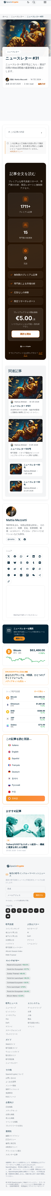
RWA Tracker (11, 955)
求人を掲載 (10, 1118)
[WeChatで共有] (33, 575)
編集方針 (41, 84)
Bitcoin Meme (15, 996)
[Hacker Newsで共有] (8, 562)
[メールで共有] (27, 568)
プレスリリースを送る (14, 1126)
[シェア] (39, 575)
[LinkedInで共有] (33, 556)
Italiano (15, 745)
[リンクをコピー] (8, 581)
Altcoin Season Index (14, 951)
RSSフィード (11, 1097)
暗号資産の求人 (34, 1023)
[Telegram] (25, 910)
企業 (29, 1012)
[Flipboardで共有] (27, 575)
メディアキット (12, 1111)
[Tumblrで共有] (33, 562)
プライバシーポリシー (36, 1186)
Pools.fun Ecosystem (18, 991)
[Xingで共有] (21, 568)
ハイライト (10, 944)
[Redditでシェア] (39, 556)
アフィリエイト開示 (13, 1151)
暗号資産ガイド (12, 1048)
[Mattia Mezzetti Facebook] (25, 539)
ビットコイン (11, 1012)
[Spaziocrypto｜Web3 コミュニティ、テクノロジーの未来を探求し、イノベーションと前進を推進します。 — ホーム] (25, 866)
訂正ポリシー (11, 1140)
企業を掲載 (10, 1114)
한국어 (15, 778)
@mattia (11, 539)
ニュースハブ (11, 1008)
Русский (16, 785)
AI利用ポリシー (16, 151)
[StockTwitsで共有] (39, 568)
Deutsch (16, 772)
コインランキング (12, 929)
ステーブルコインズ (13, 1030)
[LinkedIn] (30, 910)
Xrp (7, 1019)
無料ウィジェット (12, 1089)
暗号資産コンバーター (14, 947)
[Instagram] (19, 910)
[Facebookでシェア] (14, 556)
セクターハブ (32, 929)
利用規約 (24, 1186)
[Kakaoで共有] (14, 575)
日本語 (15, 798)
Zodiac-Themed (16, 974)
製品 (29, 1019)
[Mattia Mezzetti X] (19, 539)
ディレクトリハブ (34, 1008)
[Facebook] (8, 910)
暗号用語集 (10, 1059)
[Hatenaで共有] (21, 575)
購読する (19, 638)
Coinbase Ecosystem (18, 983)
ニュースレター (17, 17)
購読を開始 (25, 334)
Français (16, 765)
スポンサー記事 (12, 1155)
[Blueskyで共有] (14, 562)
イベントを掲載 (12, 1122)
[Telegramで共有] (27, 556)
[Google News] (42, 910)
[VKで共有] (39, 562)
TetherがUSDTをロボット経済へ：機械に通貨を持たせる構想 (25, 846)
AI (8, 840)
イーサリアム (11, 1015)
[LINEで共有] (8, 568)
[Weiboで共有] (14, 568)
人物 (29, 1015)
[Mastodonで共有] (33, 568)
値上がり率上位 (12, 932)
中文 (14, 791)
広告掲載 (9, 1107)
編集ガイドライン (12, 1136)
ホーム (5, 17)
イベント (31, 1027)
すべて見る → (39, 691)
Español (15, 758)
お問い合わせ (11, 1078)
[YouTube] (8, 916)
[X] (13, 910)
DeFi (29, 936)
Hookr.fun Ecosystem (18, 969)
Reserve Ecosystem (17, 965)
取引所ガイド (11, 1055)
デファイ (30, 940)
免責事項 (9, 1093)
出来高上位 (10, 940)
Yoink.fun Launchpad (18, 978)
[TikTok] (36, 910)
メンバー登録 (11, 1086)
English (15, 751)
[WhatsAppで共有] (21, 556)
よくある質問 (11, 1082)
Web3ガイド (10, 1044)
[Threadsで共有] (21, 562)
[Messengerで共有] (8, 575)
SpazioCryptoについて (15, 1074)
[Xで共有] (8, 556)
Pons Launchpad (16, 987)
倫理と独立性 (11, 1143)
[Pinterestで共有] (27, 562)
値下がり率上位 (12, 936)
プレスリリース (12, 1034)
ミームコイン (32, 944)
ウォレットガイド (12, 1052)
